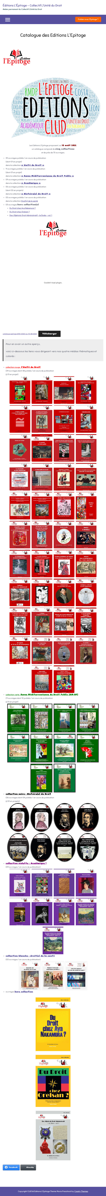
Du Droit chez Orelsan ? (20, 212)
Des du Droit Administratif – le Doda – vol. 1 (31, 215)
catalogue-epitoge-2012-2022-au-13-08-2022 (20, 334)
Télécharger (49, 334)
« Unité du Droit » (32, 165)
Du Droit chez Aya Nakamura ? (23, 208)
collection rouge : (13, 367)
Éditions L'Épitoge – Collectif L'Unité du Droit (32, 5)
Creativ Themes (81, 1191)
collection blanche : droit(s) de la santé (30, 956)
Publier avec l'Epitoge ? (88, 19)
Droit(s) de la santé (29, 201)
